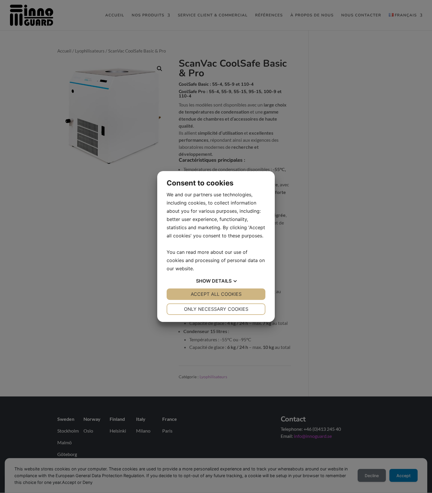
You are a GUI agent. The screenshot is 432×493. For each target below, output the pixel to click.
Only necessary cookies (216, 309)
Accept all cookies (216, 294)
